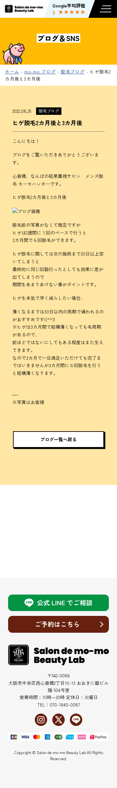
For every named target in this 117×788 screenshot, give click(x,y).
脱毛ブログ (49, 111)
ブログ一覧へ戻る (58, 439)
